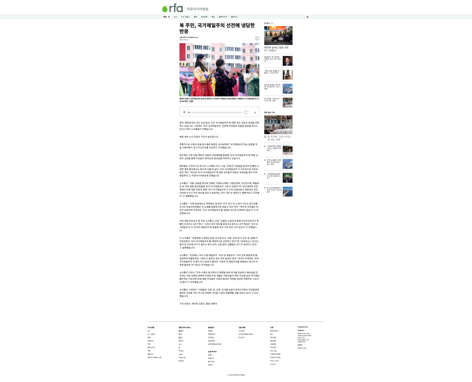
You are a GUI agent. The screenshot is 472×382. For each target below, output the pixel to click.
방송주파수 (211, 341)
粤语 (180, 334)
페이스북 (211, 361)
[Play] (185, 112)
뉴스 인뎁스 (185, 16)
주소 (271, 334)
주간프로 (204, 16)
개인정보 (273, 341)
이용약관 (273, 344)
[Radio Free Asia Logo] (185, 7)
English (181, 361)
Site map (273, 351)
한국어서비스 (274, 331)
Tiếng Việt (182, 357)
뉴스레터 (241, 331)
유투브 (210, 355)
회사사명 (273, 347)
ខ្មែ (179, 347)
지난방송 (211, 337)
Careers (273, 364)
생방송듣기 (211, 334)
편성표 (210, 331)
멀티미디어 (223, 16)
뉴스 (175, 16)
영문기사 (234, 16)
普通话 (181, 331)
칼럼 (195, 16)
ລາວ (180, 344)
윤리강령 (273, 337)
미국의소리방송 (275, 357)
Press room (274, 361)
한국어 (181, 341)
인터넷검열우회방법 (214, 344)
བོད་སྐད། (181, 351)
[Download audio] (255, 112)
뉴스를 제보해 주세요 (246, 334)
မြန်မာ (181, 337)
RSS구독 (241, 337)
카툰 (149, 351)
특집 (213, 16)
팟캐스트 (211, 358)
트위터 (210, 365)
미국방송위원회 (275, 354)
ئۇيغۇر (181, 354)
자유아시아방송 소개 (154, 357)
